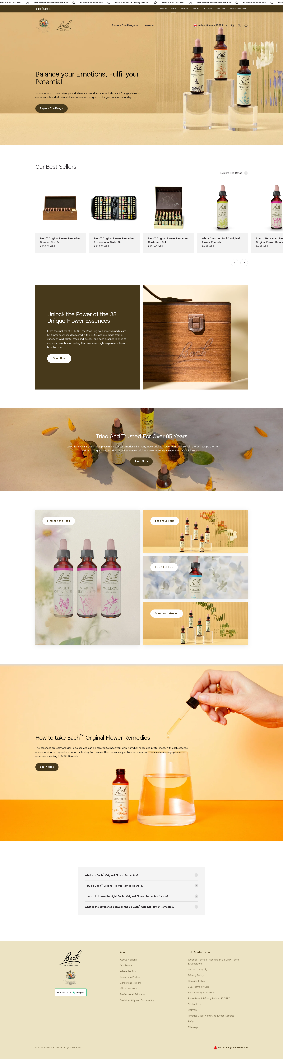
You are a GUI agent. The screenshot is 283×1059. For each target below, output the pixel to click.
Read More (141, 461)
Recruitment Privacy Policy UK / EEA (209, 998)
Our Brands (126, 965)
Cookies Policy (196, 981)
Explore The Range (123, 25)
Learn (147, 25)
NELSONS (208, 8)
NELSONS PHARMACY (239, 8)
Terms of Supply (197, 969)
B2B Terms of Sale (198, 987)
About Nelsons (128, 960)
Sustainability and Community (137, 1000)
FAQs (191, 1021)
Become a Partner (130, 977)
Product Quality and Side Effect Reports (211, 1016)
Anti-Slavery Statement (201, 992)
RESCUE (163, 8)
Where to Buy (128, 971)
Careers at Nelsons (131, 983)
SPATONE (184, 8)
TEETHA (196, 8)
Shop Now (59, 358)
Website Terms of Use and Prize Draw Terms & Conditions (213, 962)
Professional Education (133, 994)
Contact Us (194, 1004)
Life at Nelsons (128, 988)
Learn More (47, 767)
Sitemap (193, 1027)
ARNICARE (221, 8)
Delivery (192, 1010)
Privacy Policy (196, 975)
